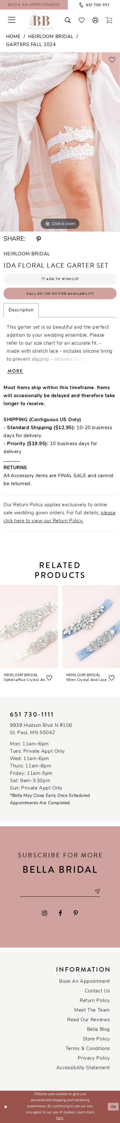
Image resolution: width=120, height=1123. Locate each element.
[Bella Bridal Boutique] (41, 19)
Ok (113, 1106)
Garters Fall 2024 (31, 45)
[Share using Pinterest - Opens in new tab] (38, 239)
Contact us (97, 991)
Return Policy (95, 1001)
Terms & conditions (88, 1049)
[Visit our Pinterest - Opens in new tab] (75, 913)
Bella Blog (98, 1029)
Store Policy (96, 1039)
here (59, 1118)
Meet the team (92, 1010)
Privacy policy (94, 1058)
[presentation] (29, 626)
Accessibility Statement (83, 1068)
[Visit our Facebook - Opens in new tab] (60, 913)
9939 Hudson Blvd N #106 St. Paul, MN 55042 (41, 729)
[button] (95, 19)
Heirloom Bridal (51, 37)
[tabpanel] (60, 141)
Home (13, 37)
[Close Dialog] (5, 1107)
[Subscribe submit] (97, 891)
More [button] (15, 371)
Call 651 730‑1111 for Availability (60, 293)
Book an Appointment (84, 981)
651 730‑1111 (32, 714)
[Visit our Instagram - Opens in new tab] (45, 913)
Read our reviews (88, 1020)
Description (21, 310)
